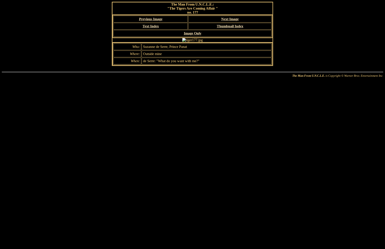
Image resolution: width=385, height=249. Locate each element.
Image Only (192, 33)
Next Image (230, 19)
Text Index (151, 26)
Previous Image (150, 19)
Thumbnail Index (230, 26)
